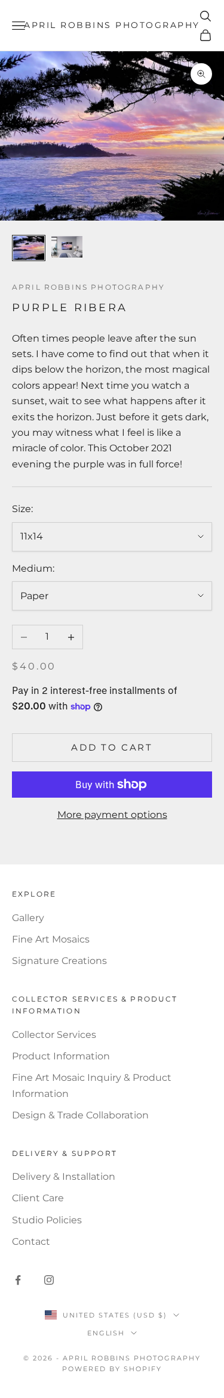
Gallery (28, 917)
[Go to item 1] (28, 248)
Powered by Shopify (112, 1369)
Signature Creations (59, 960)
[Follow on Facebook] (18, 1280)
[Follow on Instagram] (49, 1280)
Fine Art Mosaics (51, 939)
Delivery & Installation (63, 1176)
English (106, 1333)
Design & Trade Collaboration (80, 1115)
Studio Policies (47, 1220)
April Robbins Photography (88, 287)
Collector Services (54, 1034)
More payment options (112, 814)
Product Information (61, 1056)
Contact (31, 1241)
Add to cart (112, 747)
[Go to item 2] (67, 247)
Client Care (38, 1198)
